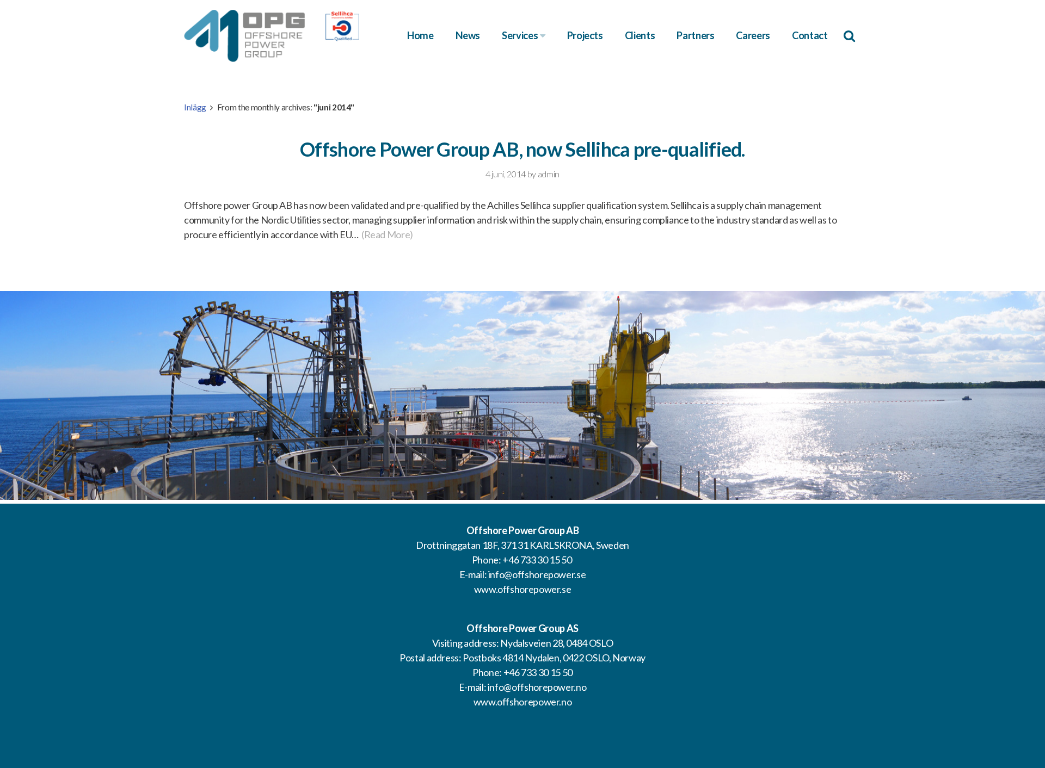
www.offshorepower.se (522, 589)
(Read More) (387, 234)
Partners (695, 35)
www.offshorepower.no (523, 702)
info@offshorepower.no (537, 687)
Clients (640, 35)
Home (420, 35)
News (468, 35)
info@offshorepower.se (537, 574)
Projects (585, 35)
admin (549, 174)
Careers (753, 35)
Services (521, 35)
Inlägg (195, 107)
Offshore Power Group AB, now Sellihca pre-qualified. (522, 149)
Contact (809, 35)
